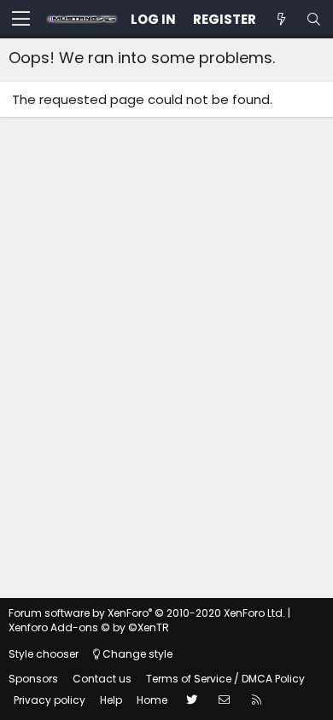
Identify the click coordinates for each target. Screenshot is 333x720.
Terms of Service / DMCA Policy (225, 678)
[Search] (313, 19)
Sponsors (33, 678)
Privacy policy (49, 700)
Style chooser (44, 654)
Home (152, 700)
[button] (20, 19)
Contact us (102, 678)
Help (111, 700)
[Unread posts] (281, 19)
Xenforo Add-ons (89, 627)
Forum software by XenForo (147, 613)
